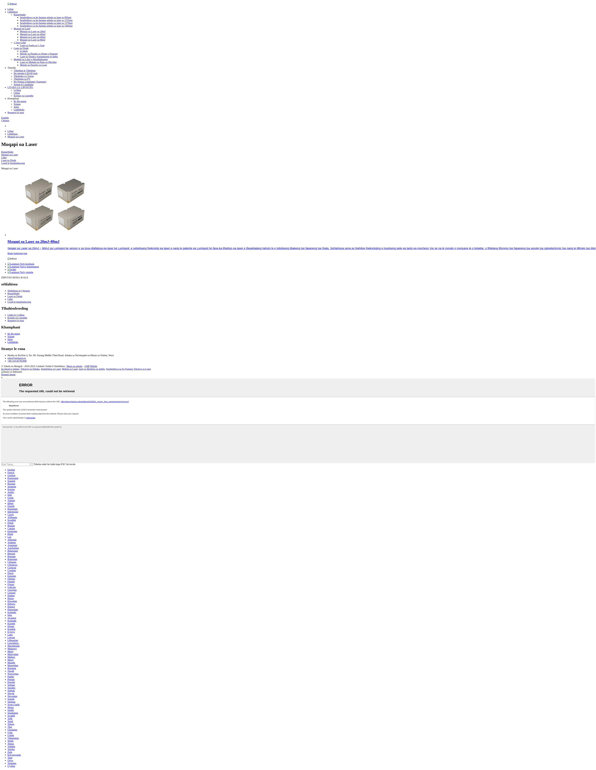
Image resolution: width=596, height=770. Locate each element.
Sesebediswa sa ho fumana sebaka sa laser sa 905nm (45, 17)
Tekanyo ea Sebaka (30, 369)
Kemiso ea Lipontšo (23, 95)
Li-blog (17, 90)
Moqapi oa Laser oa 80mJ (32, 40)
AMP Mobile (90, 366)
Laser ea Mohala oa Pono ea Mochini (38, 62)
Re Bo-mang (20, 101)
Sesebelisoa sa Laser (51, 369)
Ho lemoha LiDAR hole (26, 73)
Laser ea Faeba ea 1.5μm (32, 45)
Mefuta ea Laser (70, 369)
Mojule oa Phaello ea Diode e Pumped (39, 53)
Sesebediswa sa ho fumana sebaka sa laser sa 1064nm (46, 26)
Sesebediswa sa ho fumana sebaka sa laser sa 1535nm (46, 20)
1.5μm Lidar (20, 42)
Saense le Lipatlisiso (24, 84)
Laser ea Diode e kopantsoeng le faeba (39, 56)
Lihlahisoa (12, 12)
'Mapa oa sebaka (74, 366)
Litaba (17, 93)
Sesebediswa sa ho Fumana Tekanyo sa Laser (128, 369)
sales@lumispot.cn (16, 358)
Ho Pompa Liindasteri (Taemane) (30, 81)
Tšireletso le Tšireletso (25, 70)
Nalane (17, 104)
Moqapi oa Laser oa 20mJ (32, 31)
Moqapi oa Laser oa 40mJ (32, 34)
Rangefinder (20, 14)
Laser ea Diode (21, 48)
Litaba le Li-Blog (15, 315)
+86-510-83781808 (17, 361)
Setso (16, 107)
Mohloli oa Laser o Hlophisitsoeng (31, 59)
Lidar (4, 157)
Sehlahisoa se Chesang (18, 290)
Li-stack (24, 51)
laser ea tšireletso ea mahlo (92, 369)
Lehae (10, 9)
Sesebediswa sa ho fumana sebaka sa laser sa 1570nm (46, 23)
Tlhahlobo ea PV (22, 79)
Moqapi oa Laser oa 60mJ (32, 37)
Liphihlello (19, 109)
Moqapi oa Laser (22, 28)
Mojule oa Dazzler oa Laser (33, 65)
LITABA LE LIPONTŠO (20, 87)
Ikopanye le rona (15, 112)
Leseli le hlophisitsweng (13, 163)
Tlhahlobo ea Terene (24, 76)
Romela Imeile (8, 374)
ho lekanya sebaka (10, 369)
